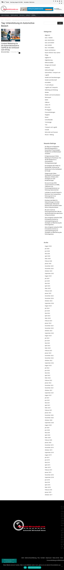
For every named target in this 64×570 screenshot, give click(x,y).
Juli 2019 (47, 457)
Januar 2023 (48, 353)
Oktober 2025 (48, 271)
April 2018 (47, 485)
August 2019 (48, 455)
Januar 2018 (48, 492)
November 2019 (49, 447)
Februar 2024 (48, 320)
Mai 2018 (47, 482)
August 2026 (48, 246)
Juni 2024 (47, 311)
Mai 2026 (47, 253)
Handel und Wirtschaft (51, 80)
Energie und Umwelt (50, 65)
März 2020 (48, 437)
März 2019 (48, 467)
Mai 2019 (47, 462)
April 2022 (47, 375)
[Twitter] (59, 3)
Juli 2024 (47, 308)
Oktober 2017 (48, 494)
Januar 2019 (48, 472)
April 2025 (47, 286)
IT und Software (49, 85)
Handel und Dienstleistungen (52, 77)
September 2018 (49, 477)
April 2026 (47, 256)
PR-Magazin (48, 110)
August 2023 (48, 335)
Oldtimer (47, 102)
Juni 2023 (47, 340)
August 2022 (48, 365)
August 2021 (48, 395)
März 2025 (48, 288)
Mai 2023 (47, 343)
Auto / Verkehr (49, 37)
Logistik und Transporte (51, 87)
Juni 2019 (47, 460)
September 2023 (49, 333)
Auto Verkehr (48, 45)
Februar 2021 (48, 410)
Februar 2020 (48, 440)
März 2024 (48, 318)
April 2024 (47, 315)
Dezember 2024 (49, 296)
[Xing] (61, 3)
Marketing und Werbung (51, 90)
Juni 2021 (47, 400)
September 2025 (49, 273)
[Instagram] (55, 1)
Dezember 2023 (49, 325)
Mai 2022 (47, 373)
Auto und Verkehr (5, 40)
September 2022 (49, 363)
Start (2, 20)
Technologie (48, 122)
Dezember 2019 (49, 445)
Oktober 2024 (48, 301)
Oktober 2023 (48, 330)
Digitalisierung (48, 60)
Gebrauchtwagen (49, 70)
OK (25, 567)
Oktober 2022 (48, 360)
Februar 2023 (48, 350)
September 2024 (49, 303)
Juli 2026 (47, 248)
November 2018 (49, 475)
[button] (60, 15)
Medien (47, 92)
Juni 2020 (47, 430)
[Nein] (62, 566)
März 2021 (48, 407)
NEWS (46, 100)
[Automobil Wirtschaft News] (30, 526)
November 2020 (49, 417)
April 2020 (47, 435)
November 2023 (49, 328)
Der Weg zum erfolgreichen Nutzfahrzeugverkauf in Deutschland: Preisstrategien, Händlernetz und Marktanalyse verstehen (53, 150)
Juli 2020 (47, 427)
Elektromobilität (49, 62)
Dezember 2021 (49, 385)
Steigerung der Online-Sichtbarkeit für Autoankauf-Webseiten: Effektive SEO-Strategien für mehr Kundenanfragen (52, 177)
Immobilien (48, 82)
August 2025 (48, 276)
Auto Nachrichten (49, 40)
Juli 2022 (47, 368)
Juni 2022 (47, 370)
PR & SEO (47, 107)
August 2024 (48, 306)
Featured (47, 67)
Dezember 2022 (49, 355)
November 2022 (49, 358)
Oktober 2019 (48, 450)
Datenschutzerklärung (34, 567)
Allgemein (47, 35)
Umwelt (47, 129)
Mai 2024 (47, 313)
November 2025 (49, 268)
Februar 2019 (48, 470)
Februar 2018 (48, 490)
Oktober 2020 (48, 420)
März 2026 (48, 258)
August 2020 (48, 425)
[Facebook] (53, 1)
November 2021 (49, 388)
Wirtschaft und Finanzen (51, 132)
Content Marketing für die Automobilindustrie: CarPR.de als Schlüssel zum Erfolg (10, 47)
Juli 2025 (47, 278)
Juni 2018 (47, 480)
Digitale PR (48, 57)
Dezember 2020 (49, 415)
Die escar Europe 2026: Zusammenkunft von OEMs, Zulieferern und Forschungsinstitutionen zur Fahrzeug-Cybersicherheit (52, 186)
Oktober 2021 (48, 390)
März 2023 (48, 348)
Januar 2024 (48, 323)
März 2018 (48, 487)
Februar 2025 (48, 291)
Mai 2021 (47, 403)
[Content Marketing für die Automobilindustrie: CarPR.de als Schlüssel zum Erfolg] (10, 35)
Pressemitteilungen (50, 112)
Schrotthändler (49, 119)
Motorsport (48, 97)
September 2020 (49, 422)
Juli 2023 (47, 338)
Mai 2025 (47, 283)
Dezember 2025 (49, 266)
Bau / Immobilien (49, 47)
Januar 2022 (48, 383)
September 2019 (49, 452)
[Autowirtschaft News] (10, 9)
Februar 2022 (48, 380)
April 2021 (47, 405)
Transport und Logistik (51, 127)
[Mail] (59, 1)
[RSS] (61, 1)
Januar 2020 (48, 442)
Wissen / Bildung (49, 134)
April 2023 (47, 345)
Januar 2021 (48, 412)
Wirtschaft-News (5, 52)
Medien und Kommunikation (52, 95)
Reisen (46, 117)
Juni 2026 (47, 251)
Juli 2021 (47, 398)
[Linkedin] (57, 1)
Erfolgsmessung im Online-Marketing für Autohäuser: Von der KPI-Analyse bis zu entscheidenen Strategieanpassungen (53, 159)
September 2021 (49, 393)
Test (46, 124)
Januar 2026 (48, 263)
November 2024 (49, 298)
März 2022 (48, 378)
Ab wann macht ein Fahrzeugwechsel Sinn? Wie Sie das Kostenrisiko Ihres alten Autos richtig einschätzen (54, 212)
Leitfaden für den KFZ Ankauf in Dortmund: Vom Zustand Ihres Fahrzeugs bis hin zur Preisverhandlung (53, 195)
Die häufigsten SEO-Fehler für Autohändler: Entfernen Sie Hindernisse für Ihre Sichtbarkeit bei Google (53, 168)
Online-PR (47, 105)
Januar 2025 (48, 293)
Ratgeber (47, 115)
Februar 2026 (48, 261)
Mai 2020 (47, 432)
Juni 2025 (47, 281)
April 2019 (47, 465)
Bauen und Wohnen (50, 50)
